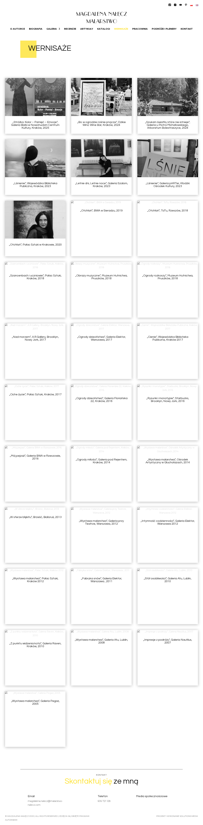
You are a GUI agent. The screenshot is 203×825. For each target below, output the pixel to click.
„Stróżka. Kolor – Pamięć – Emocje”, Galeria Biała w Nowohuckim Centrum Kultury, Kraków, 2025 (35, 125)
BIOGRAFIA (35, 29)
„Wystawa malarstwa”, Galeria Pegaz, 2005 (35, 702)
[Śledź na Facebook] (138, 802)
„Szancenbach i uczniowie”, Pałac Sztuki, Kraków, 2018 (35, 277)
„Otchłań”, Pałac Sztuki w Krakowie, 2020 (35, 244)
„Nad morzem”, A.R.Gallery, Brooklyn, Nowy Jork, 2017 (35, 338)
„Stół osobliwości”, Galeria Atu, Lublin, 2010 (167, 580)
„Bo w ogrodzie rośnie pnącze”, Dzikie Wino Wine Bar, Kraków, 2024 (101, 123)
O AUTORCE (17, 29)
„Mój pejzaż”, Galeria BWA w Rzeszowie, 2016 (35, 457)
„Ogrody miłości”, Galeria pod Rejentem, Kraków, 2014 (101, 461)
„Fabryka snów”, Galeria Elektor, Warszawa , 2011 (101, 580)
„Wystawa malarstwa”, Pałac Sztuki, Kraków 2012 (35, 580)
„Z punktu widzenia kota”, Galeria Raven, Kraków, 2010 (35, 645)
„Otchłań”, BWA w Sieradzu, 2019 (101, 210)
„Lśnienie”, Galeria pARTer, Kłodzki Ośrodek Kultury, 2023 (168, 185)
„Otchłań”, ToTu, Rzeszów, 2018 (167, 210)
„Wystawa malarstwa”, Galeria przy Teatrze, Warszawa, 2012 (101, 522)
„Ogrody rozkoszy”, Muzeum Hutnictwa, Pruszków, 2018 (167, 277)
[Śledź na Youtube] (153, 802)
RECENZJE (70, 29)
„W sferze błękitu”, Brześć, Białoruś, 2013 (35, 517)
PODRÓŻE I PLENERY (164, 29)
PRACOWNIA (140, 29)
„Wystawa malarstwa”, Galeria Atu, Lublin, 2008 (101, 641)
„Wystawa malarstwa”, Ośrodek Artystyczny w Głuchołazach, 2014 (168, 461)
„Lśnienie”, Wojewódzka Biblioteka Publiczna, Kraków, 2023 (35, 185)
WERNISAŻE (121, 29)
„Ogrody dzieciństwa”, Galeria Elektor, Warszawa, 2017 (101, 338)
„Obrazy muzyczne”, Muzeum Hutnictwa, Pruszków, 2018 (101, 277)
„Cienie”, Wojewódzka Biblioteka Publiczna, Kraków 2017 (167, 338)
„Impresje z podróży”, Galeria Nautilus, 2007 (167, 641)
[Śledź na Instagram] (146, 802)
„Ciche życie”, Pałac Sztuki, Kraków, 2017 (35, 394)
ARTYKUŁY (86, 29)
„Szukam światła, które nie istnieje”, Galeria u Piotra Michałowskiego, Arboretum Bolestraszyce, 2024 (167, 125)
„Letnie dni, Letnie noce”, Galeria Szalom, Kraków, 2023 (101, 185)
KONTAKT (187, 29)
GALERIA (51, 29)
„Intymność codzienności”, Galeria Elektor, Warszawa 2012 (168, 522)
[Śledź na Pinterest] (161, 802)
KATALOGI (103, 29)
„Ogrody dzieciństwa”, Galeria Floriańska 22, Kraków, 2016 (101, 400)
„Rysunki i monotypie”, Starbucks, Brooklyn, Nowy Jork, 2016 (167, 400)
